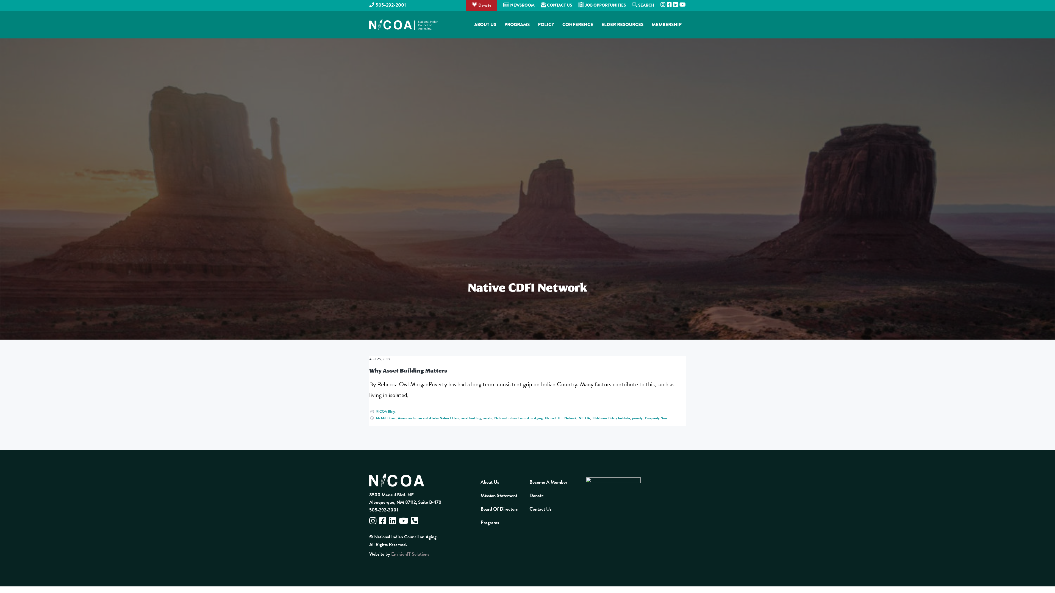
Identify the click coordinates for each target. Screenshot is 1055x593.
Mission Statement (499, 495)
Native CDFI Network (560, 418)
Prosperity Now (656, 418)
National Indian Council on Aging (518, 418)
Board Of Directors (499, 509)
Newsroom (522, 5)
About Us (490, 482)
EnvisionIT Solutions (410, 554)
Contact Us (559, 5)
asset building (471, 418)
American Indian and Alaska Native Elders (428, 418)
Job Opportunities (605, 5)
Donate (484, 5)
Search (645, 5)
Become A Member (548, 482)
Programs (490, 522)
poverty (637, 418)
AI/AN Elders (386, 418)
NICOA (584, 418)
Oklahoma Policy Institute (611, 418)
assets (487, 418)
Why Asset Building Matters (408, 370)
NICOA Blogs (386, 411)
